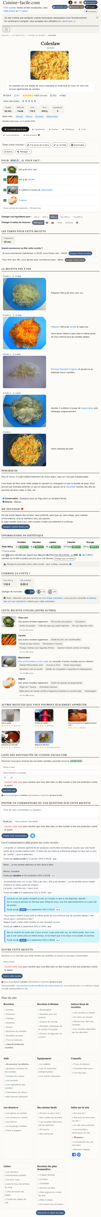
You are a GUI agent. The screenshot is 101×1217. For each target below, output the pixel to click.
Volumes (69, 222)
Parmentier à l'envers (52, 643)
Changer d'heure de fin (75, 260)
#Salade (19, 116)
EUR (32, 591)
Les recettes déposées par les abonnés (84, 1031)
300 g (45, 217)
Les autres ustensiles (50, 1076)
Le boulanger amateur (16, 1126)
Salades (52, 35)
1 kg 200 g (65, 217)
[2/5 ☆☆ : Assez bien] (26, 101)
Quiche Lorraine (47, 1188)
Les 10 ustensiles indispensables (47, 1070)
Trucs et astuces (14, 1040)
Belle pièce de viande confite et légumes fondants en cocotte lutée (50, 691)
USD (43, 591)
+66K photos (9, 11)
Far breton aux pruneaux (52, 1204)
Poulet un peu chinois (29, 643)
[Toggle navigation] (6, 29)
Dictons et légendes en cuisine (50, 1035)
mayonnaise (46, 190)
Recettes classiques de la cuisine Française (50, 1028)
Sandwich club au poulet (31, 669)
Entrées (10, 1010)
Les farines (11, 1122)
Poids (59, 222)
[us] (47, 222)
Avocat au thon (53, 665)
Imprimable (78, 145)
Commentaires (12, 135)
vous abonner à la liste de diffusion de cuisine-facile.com (39, 986)
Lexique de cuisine (15, 1076)
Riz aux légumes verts (82, 625)
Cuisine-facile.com (21, 2)
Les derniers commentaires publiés (15, 1173)
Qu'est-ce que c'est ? (50, 1113)
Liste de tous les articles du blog (17, 1185)
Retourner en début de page (51, 1212)
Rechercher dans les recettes (82, 1023)
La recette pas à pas (16, 129)
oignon (23, 200)
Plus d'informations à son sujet (33, 661)
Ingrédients (39, 129)
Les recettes (18, 35)
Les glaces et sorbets (16, 1113)
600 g (54, 217)
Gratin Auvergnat (27, 625)
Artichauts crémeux (48, 687)
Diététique (69, 129)
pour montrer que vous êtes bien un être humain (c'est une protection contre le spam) (50, 784)
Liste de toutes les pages (14, 1193)
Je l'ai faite (61, 145)
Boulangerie (45, 1010)
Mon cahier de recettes (51, 1117)
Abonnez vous (77, 7)
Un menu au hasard (83, 1017)
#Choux (29, 116)
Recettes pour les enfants (47, 1016)
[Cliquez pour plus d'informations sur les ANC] (79, 555)
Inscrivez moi (9, 790)
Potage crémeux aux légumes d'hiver (37, 648)
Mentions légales (82, 1149)
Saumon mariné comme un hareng (73, 648)
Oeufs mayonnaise (72, 665)
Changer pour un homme (65, 558)
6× (17, 95)
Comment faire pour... (84, 1068)
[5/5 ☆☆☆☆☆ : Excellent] (35, 101)
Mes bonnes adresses (17, 1096)
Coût (83, 129)
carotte (31, 179)
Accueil (5, 35)
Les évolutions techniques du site (81, 1131)
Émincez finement (59, 369)
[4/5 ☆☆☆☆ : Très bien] (32, 101)
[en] (52, 222)
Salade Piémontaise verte (31, 665)
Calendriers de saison (16, 1092)
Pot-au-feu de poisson (61, 621)
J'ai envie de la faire (39, 145)
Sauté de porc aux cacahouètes (65, 639)
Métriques (38, 222)
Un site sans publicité (84, 1125)
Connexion (91, 11)
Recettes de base (14, 1035)
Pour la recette (9, 551)
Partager (91, 7)
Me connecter (46, 1134)
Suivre (9, 151)
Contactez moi (61, 7)
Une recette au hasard (84, 1012)
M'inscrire (44, 1129)
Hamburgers (90, 691)
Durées (55, 129)
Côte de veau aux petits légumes (54, 625)
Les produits (12, 1080)
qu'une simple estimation (51, 598)
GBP (54, 591)
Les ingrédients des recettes (15, 1086)
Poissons (10, 1014)
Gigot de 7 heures (28, 687)
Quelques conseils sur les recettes (16, 1070)
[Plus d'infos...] (77, 222)
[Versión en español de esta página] (80, 2)
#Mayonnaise (52, 116)
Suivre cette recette (12, 976)
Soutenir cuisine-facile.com (15, 527)
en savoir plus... (66, 21)
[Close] (97, 17)
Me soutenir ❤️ (33, 135)
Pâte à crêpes (46, 1200)
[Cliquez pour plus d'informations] (69, 564)
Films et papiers (13, 1130)
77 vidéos (23, 11)
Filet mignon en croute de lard (49, 1194)
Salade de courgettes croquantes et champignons (69, 669)
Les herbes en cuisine (17, 1117)
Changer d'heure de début (80, 253)
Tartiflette (44, 1183)
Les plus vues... (13, 1179)
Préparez (55, 327)
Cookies (44, 1179)
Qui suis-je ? (91, 2)
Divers (9, 1027)
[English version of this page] (75, 2)
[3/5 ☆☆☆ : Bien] (29, 101)
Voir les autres (26, 630)
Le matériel (45, 1064)
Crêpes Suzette (47, 1175)
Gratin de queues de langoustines (66, 683)
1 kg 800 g (78, 217)
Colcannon (80, 621)
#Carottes (39, 116)
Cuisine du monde (36, 35)
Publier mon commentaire (15, 836)
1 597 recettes (10, 7)
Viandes (10, 1018)
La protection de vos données (82, 1143)
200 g (36, 217)
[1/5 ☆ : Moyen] (23, 101)
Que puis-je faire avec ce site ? (83, 1119)
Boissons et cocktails (16, 1031)
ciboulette (70, 486)
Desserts (10, 1022)
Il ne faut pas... (81, 1073)
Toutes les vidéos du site (15, 1201)
